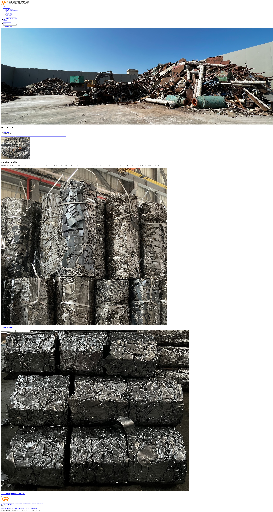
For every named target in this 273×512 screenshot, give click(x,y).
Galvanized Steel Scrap (11, 18)
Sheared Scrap (9, 14)
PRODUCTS (6, 132)
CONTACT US (25, 508)
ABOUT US (3, 508)
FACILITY (15, 508)
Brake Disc (8, 15)
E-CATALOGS (33, 508)
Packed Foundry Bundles (12, 10)
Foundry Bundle (10, 9)
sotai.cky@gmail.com (5, 507)
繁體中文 (5, 26)
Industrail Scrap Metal (11, 17)
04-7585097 (3, 504)
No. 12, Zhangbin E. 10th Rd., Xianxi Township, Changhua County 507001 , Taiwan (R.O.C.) (22, 503)
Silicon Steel (9, 13)
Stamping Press (9, 11)
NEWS (20, 508)
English (10, 26)
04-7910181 (10, 504)
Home (4, 131)
